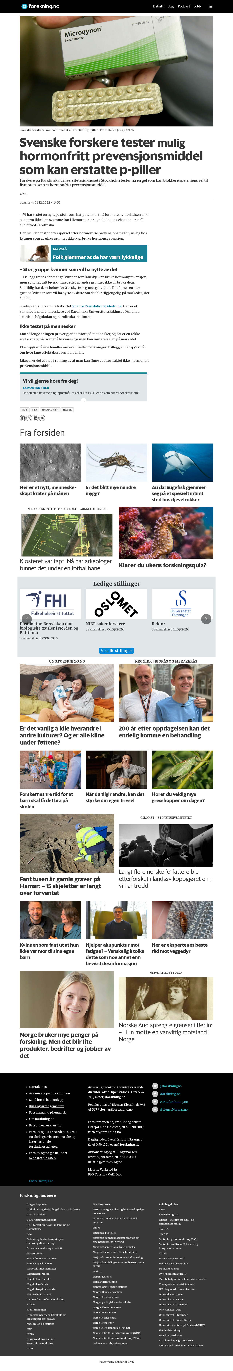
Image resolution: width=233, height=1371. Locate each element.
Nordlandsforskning (105, 1281)
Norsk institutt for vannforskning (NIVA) (117, 1338)
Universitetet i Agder (171, 1294)
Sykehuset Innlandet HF (173, 1273)
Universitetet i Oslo (170, 1309)
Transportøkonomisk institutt (176, 1284)
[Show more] (83, 401)
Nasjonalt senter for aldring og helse (114, 1246)
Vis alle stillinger (116, 650)
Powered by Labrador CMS (116, 1362)
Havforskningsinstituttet (41, 1268)
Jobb (197, 6)
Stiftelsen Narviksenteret (173, 1263)
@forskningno (171, 1086)
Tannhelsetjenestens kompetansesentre (182, 1279)
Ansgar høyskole (37, 1204)
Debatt (158, 6)
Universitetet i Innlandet (173, 1304)
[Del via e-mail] (42, 418)
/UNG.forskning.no (174, 1102)
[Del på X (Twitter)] (29, 418)
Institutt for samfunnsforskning (45, 1299)
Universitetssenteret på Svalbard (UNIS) (182, 1325)
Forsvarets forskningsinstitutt (44, 1248)
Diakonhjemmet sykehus (41, 1219)
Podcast (184, 6)
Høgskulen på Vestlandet (41, 1289)
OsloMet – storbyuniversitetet (110, 1343)
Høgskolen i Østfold (38, 1279)
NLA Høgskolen (102, 1204)
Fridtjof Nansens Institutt (41, 1258)
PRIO (162, 1209)
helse (67, 409)
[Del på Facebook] (23, 418)
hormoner (50, 409)
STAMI (163, 1253)
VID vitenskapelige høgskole (176, 1340)
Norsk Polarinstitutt (104, 1312)
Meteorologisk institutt (40, 1323)
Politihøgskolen (168, 1204)
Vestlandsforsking (170, 1330)
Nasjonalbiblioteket (104, 1232)
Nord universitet (102, 1276)
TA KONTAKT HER (36, 388)
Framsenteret (35, 1253)
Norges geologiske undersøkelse (112, 1302)
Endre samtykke (41, 1181)
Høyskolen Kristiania (39, 1294)
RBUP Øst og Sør (168, 1214)
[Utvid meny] (211, 6)
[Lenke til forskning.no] (82, 4)
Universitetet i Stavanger (173, 1314)
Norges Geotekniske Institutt (110, 1286)
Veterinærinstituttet (170, 1335)
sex (34, 409)
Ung (170, 6)
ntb (25, 409)
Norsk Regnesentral (104, 1317)
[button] (27, 619)
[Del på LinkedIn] (36, 418)
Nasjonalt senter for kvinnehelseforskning (118, 1257)
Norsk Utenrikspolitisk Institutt (111, 1327)
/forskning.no (170, 1094)
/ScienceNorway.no (174, 1109)
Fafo (29, 1234)
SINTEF (163, 1234)
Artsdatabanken (36, 1214)
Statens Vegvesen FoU (171, 1258)
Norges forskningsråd (106, 1297)
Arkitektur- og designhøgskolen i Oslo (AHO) (53, 1209)
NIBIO (30, 1334)
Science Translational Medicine (97, 306)
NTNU (96, 1227)
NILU (30, 1348)
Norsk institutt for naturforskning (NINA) (117, 1332)
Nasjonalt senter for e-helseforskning (115, 1252)
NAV (29, 1329)
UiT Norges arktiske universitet (177, 1289)
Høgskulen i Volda (37, 1284)
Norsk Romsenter (103, 1322)
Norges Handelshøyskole (107, 1291)
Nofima (97, 1271)
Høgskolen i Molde (38, 1273)
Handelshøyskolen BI (39, 1263)
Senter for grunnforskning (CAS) (178, 1239)
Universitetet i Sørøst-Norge (175, 1320)
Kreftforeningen (36, 1309)
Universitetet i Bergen (171, 1299)
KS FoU (31, 1304)
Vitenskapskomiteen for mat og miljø (181, 1345)
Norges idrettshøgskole (107, 1307)
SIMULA (164, 1228)
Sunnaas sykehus (169, 1268)
